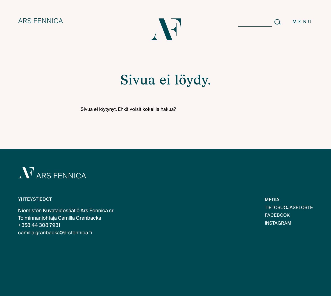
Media (272, 200)
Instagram (278, 223)
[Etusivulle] (40, 20)
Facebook (277, 215)
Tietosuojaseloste (289, 208)
